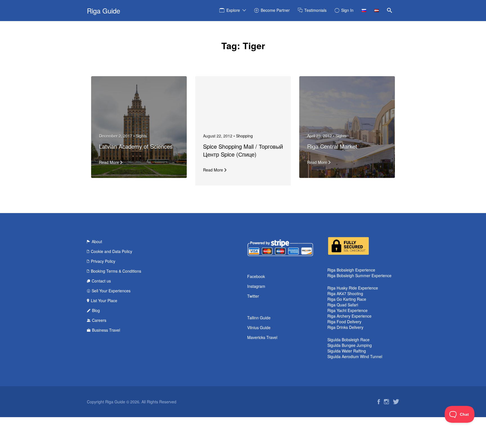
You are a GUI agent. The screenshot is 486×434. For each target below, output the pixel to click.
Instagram (256, 286)
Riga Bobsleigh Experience (351, 270)
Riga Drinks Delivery (345, 327)
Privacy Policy (103, 261)
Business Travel (106, 330)
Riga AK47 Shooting (345, 293)
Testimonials (315, 10)
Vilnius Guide (259, 327)
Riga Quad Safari (342, 305)
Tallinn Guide (259, 317)
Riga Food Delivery (344, 321)
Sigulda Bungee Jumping (349, 345)
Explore (233, 10)
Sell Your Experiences (111, 290)
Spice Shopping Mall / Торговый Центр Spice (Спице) (243, 150)
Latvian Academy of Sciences (136, 146)
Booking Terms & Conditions (116, 271)
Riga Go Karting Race (346, 299)
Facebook (256, 276)
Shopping (244, 136)
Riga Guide (103, 10)
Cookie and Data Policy (111, 251)
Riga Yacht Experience (347, 310)
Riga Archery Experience (349, 316)
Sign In (347, 10)
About (97, 241)
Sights (141, 136)
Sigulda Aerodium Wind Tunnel (354, 356)
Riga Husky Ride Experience (352, 288)
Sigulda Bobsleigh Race (348, 339)
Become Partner (275, 10)
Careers (99, 320)
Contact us (101, 281)
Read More (109, 162)
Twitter (253, 296)
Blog (96, 310)
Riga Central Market (332, 146)
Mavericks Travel (262, 337)
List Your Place (104, 300)
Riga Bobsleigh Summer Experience (359, 275)
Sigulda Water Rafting (346, 351)
